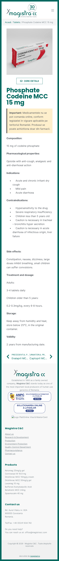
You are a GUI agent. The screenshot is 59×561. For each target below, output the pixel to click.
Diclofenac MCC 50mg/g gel (18, 480)
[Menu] (52, 10)
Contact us (10, 453)
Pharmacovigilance (13, 450)
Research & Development (17, 437)
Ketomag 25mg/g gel (15, 470)
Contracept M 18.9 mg (15, 473)
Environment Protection (16, 444)
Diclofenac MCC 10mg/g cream (19, 477)
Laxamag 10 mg (12, 483)
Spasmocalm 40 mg (14, 493)
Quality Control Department (18, 447)
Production (10, 440)
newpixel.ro (35, 556)
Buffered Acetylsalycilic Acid (18, 487)
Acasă (8, 22)
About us (9, 434)
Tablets (16, 22)
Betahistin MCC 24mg (15, 490)
